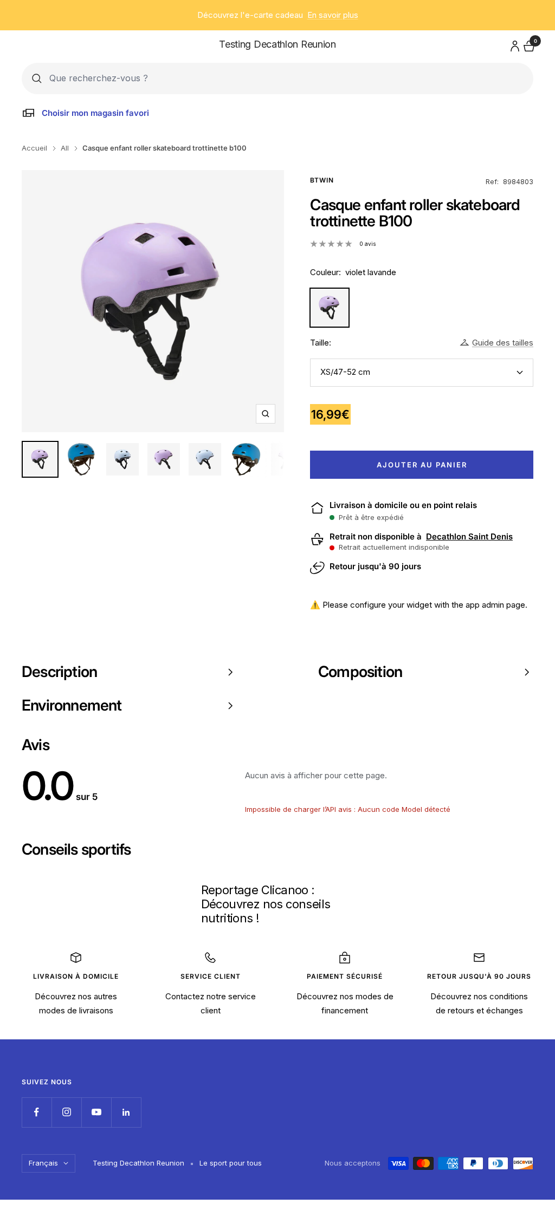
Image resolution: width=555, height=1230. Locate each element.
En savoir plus (332, 15)
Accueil (34, 148)
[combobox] (286, 78)
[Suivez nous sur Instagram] (66, 1112)
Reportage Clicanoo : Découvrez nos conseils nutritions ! (266, 904)
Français (43, 1163)
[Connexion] (513, 44)
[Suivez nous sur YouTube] (96, 1112)
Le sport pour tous (230, 1163)
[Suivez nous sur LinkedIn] (126, 1112)
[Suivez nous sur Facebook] (36, 1112)
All (65, 148)
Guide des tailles (502, 342)
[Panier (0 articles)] (527, 45)
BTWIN (322, 180)
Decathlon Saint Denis (469, 537)
